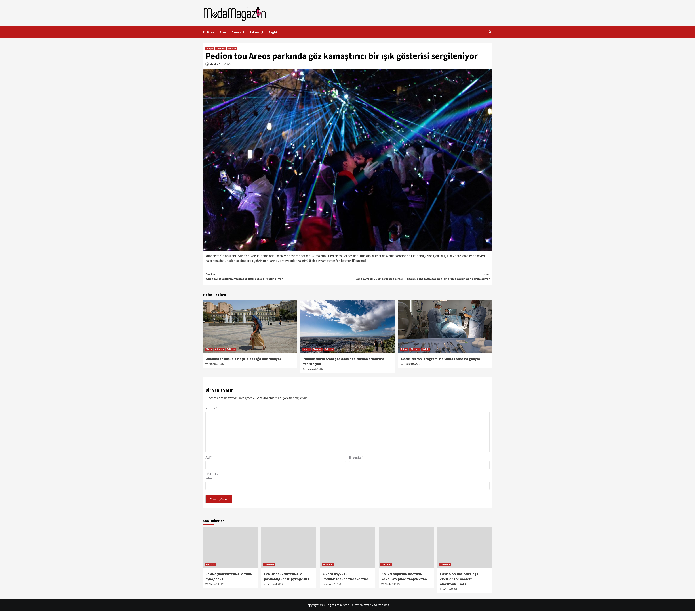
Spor (223, 32)
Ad (208, 458)
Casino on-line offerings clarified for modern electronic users (459, 578)
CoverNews (360, 605)
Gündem (220, 48)
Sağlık (273, 32)
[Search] (490, 31)
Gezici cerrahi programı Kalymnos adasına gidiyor (440, 358)
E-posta (356, 458)
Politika (208, 32)
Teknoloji (256, 32)
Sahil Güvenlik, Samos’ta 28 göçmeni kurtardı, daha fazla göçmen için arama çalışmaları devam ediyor (423, 276)
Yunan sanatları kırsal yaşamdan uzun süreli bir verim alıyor (244, 276)
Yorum (211, 408)
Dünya (210, 48)
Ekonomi (238, 32)
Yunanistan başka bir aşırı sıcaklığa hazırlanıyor (243, 358)
